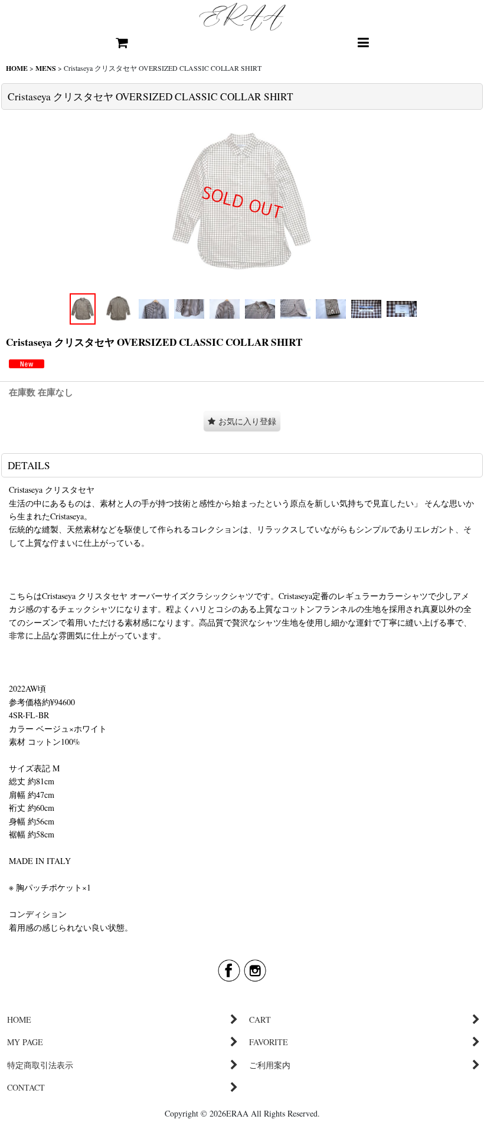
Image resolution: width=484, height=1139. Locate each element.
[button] (363, 43)
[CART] (121, 43)
